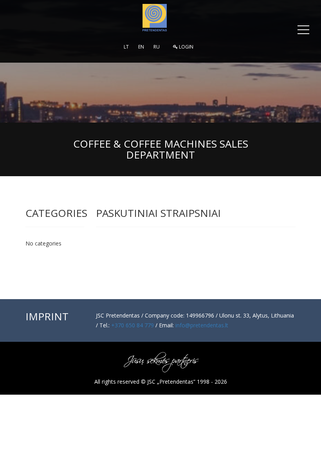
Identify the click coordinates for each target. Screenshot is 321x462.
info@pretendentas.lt (201, 325)
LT (126, 46)
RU (156, 46)
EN (141, 46)
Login (185, 46)
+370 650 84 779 (132, 325)
